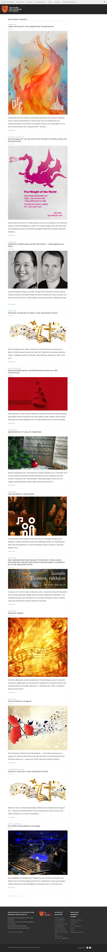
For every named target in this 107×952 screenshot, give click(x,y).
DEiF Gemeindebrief (40, 2)
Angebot (10, 824)
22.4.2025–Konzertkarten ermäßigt (24, 826)
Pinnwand (57, 2)
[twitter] (87, 947)
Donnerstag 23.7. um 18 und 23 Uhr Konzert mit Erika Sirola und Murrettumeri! (37, 140)
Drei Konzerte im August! (19, 701)
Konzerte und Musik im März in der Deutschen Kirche (32, 313)
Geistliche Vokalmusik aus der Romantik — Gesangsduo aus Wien (36, 245)
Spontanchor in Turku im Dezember (25, 432)
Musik (14, 24)
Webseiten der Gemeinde (69, 2)
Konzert (10, 24)
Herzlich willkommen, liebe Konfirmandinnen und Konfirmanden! (60, 930)
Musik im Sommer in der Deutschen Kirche (28, 771)
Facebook (29, 2)
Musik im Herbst (15, 613)
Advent (10, 368)
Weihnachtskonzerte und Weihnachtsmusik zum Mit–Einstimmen (33, 371)
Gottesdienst (11, 769)
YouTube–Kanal (20, 2)
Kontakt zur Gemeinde (7, 2)
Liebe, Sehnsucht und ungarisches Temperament (31, 26)
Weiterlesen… (12, 130)
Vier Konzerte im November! (21, 494)
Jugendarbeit (12, 137)
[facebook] (90, 947)
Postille (50, 2)
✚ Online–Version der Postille (15, 932)
